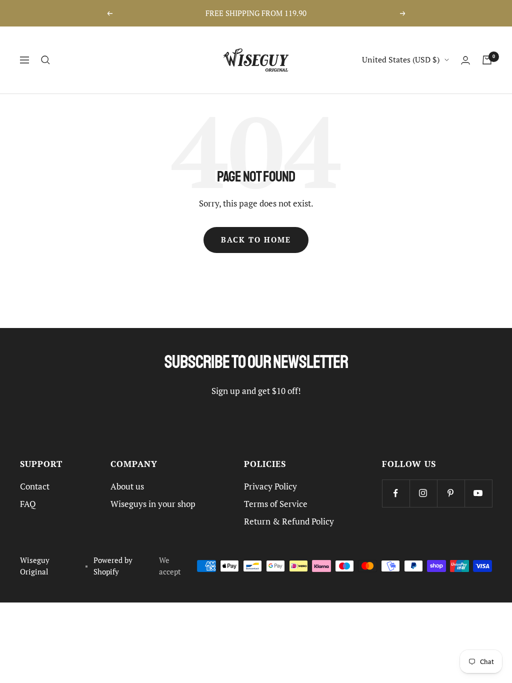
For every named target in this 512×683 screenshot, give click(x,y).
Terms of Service (276, 504)
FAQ (28, 504)
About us (127, 486)
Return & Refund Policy (289, 521)
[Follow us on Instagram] (423, 493)
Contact (35, 486)
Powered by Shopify (113, 566)
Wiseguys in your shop (153, 504)
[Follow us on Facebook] (396, 493)
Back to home (256, 239)
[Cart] (487, 60)
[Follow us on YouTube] (478, 493)
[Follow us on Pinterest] (450, 493)
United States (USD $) (401, 59)
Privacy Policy (270, 486)
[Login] (465, 60)
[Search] (45, 60)
